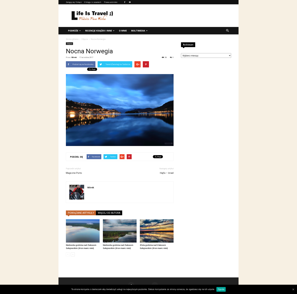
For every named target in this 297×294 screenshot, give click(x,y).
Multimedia (138, 30)
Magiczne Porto (74, 173)
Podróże (73, 30)
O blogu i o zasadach (92, 2)
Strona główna (72, 39)
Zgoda (221, 289)
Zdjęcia (84, 39)
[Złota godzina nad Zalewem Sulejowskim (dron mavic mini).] (157, 231)
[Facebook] (124, 2)
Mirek (74, 57)
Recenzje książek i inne (98, 30)
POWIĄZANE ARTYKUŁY (81, 212)
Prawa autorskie (110, 2)
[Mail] (129, 2)
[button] (227, 30)
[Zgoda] (293, 289)
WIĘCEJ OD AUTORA (109, 212)
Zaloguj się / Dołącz (74, 2)
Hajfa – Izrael (167, 173)
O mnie (123, 30)
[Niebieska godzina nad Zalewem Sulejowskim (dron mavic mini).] (83, 231)
